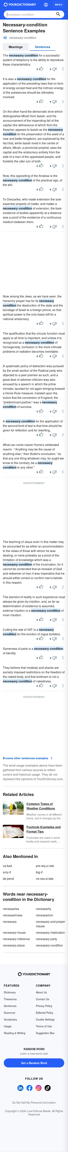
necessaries (11, 909)
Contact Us (42, 999)
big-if (39, 872)
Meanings (16, 47)
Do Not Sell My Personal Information (34, 1102)
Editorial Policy (44, 1012)
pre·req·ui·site (45, 866)
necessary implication (50, 932)
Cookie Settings (45, 1019)
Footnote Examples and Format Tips (43, 829)
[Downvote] (54, 69)
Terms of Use (44, 1026)
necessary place (14, 945)
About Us (41, 992)
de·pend (8, 878)
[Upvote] (41, 69)
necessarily (43, 909)
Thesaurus (10, 999)
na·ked (7, 866)
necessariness (12, 915)
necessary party (46, 939)
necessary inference (16, 939)
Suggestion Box (45, 1033)
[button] (46, 4)
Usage (8, 1026)
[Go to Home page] (20, 4)
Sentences (42, 47)
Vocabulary (10, 1019)
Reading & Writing (14, 1033)
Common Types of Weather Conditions (40, 806)
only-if (7, 872)
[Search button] (58, 14)
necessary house (14, 932)
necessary (10, 921)
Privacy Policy (44, 1006)
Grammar (9, 1012)
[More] (63, 69)
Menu (59, 4)
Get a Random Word (34, 1063)
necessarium (44, 915)
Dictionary (10, 992)
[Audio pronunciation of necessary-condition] (5, 37)
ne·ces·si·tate (44, 878)
